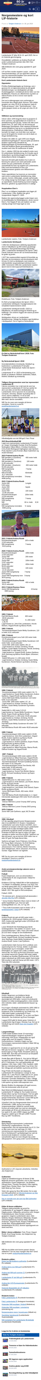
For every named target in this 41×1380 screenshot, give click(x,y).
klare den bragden (26, 1024)
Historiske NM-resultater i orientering (15, 1307)
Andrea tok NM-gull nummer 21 (13, 1273)
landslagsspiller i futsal (10, 909)
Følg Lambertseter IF (9, 1298)
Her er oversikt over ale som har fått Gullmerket (19, 1199)
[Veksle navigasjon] (37, 9)
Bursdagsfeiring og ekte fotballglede (23, 1373)
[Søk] (30, 9)
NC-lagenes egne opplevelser (21, 1359)
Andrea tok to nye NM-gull (11, 1267)
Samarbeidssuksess (17, 1352)
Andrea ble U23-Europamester (13, 1283)
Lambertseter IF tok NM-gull (12, 1277)
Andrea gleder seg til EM (18, 1366)
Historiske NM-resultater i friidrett (14, 1304)
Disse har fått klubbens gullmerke (14, 1261)
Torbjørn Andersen (15, 24)
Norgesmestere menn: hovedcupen (15, 1312)
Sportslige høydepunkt (10, 1315)
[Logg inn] (34, 9)
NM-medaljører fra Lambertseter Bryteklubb (18, 1320)
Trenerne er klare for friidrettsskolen (23, 1345)
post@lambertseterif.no (10, 406)
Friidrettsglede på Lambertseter (21, 1339)
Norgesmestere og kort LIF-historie (17, 17)
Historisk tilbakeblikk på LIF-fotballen (15, 1288)
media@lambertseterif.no (11, 860)
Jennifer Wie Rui (8, 898)
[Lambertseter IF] (20, 3)
